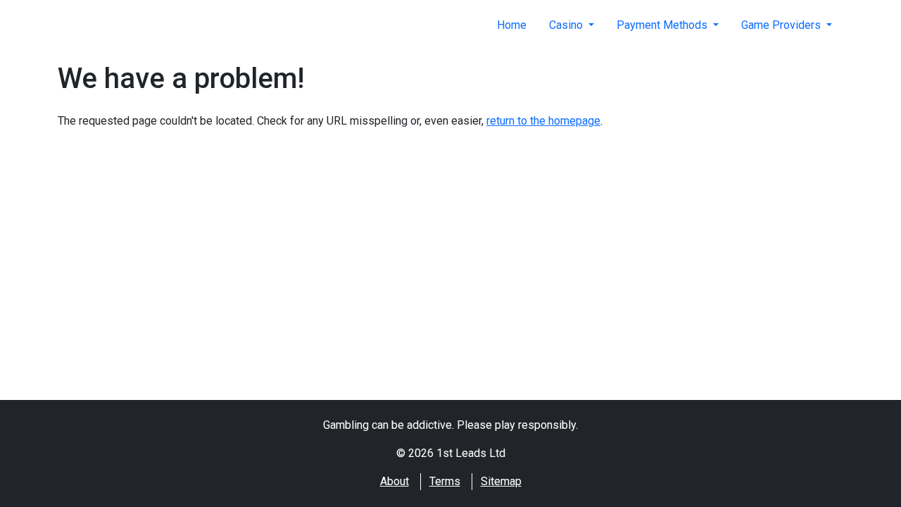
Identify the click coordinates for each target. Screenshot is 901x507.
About (394, 481)
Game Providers (782, 25)
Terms (444, 481)
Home (512, 25)
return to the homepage (543, 120)
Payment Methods (663, 25)
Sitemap (501, 481)
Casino (567, 25)
